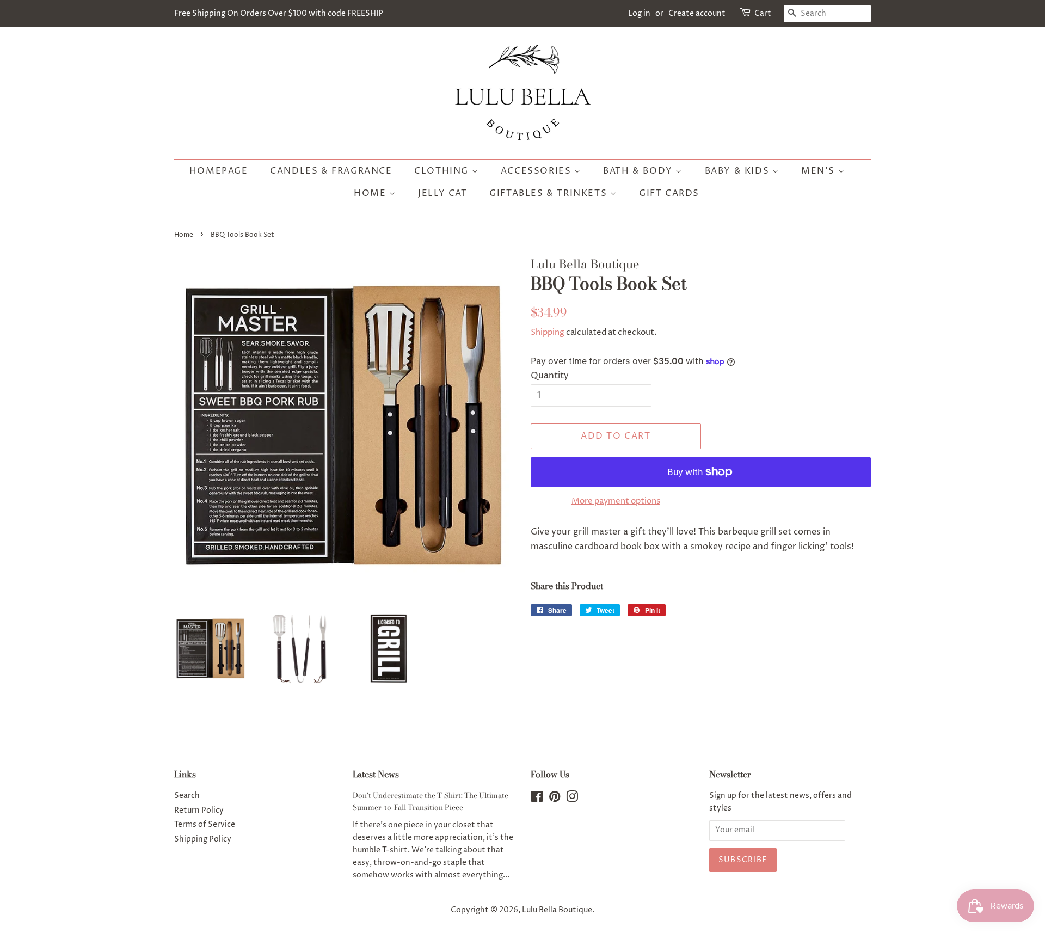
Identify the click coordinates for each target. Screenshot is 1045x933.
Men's (819, 171)
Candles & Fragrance (331, 171)
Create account (697, 13)
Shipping (547, 332)
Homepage (218, 171)
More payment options (615, 501)
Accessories (537, 171)
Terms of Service (204, 825)
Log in (639, 13)
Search (187, 796)
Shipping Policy (202, 839)
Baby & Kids (738, 171)
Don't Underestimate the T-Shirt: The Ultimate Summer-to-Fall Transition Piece (430, 801)
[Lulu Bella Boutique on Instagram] (572, 799)
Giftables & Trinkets (549, 193)
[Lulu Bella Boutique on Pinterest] (555, 799)
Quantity (550, 376)
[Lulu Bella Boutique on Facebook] (537, 799)
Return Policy (199, 810)
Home (371, 193)
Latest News (376, 774)
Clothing (442, 171)
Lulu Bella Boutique (557, 910)
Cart (762, 13)
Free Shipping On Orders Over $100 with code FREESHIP (278, 13)
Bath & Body (639, 171)
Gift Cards (669, 193)
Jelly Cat (442, 193)
